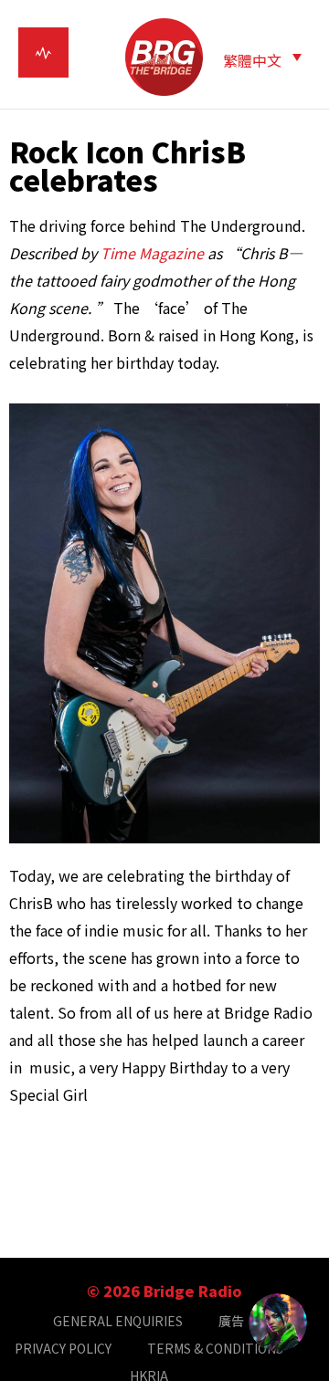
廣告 (231, 1321)
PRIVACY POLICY (63, 1348)
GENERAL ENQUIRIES (118, 1321)
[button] (262, 59)
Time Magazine (152, 253)
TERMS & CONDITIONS (215, 1348)
